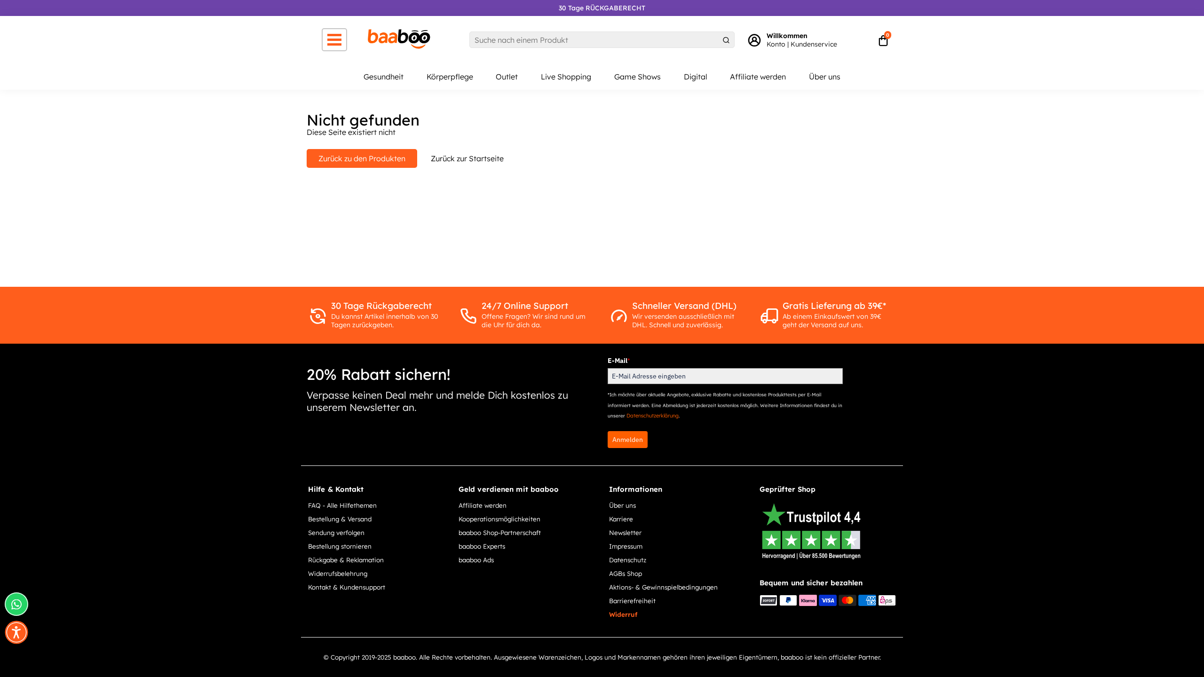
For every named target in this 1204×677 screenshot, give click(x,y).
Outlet (507, 76)
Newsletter (625, 532)
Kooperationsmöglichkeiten (499, 519)
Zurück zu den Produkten (361, 158)
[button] (16, 632)
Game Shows (637, 76)
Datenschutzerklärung (652, 415)
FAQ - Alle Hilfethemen (342, 505)
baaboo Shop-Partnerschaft (500, 532)
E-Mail (619, 360)
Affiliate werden (758, 76)
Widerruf (623, 614)
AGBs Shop (625, 573)
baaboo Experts (482, 546)
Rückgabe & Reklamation (346, 560)
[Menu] (334, 39)
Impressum (625, 546)
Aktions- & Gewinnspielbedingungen (663, 587)
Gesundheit (384, 76)
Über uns (824, 76)
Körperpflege (450, 76)
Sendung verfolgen (336, 532)
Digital (695, 76)
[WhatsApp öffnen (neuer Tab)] (16, 604)
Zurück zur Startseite (467, 158)
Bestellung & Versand (340, 519)
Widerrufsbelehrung (337, 573)
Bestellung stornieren (340, 546)
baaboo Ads (476, 560)
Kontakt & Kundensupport (346, 587)
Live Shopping (566, 76)
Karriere (621, 519)
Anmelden (627, 439)
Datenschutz (627, 560)
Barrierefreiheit (632, 601)
